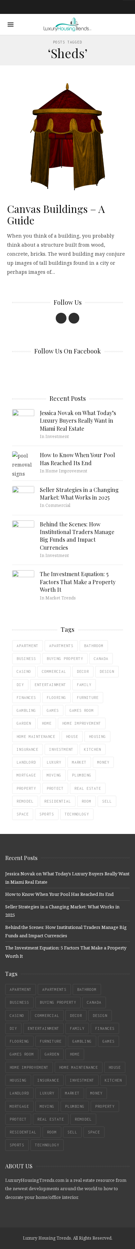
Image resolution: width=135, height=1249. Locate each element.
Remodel (25, 801)
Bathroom (94, 646)
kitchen (92, 749)
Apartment (27, 646)
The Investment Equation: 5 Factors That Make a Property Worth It (78, 581)
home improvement (81, 723)
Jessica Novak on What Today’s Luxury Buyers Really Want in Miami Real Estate (78, 420)
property (26, 788)
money (103, 762)
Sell (107, 801)
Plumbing (81, 775)
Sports (46, 814)
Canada (101, 659)
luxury (54, 762)
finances (26, 697)
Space (23, 814)
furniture (88, 697)
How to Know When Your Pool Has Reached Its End (77, 458)
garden (24, 723)
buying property (65, 659)
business (26, 659)
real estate (87, 788)
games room (82, 710)
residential (57, 801)
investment (61, 749)
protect (55, 788)
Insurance (27, 749)
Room (86, 801)
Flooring (56, 697)
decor (83, 671)
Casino (24, 671)
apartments (61, 646)
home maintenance (36, 736)
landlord (26, 762)
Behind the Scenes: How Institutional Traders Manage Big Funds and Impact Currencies (77, 535)
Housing (97, 736)
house (72, 736)
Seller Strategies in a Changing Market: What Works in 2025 (79, 493)
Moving (54, 775)
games (53, 710)
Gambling (26, 710)
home (47, 723)
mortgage (26, 775)
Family (84, 685)
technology (77, 814)
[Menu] (10, 24)
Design (107, 671)
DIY (20, 685)
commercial (54, 671)
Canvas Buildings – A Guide (56, 214)
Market (79, 762)
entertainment (50, 685)
